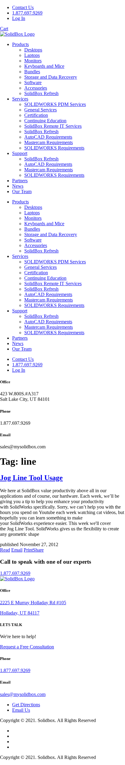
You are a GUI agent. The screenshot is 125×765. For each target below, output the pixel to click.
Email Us (21, 710)
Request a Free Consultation (27, 646)
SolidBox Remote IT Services (53, 126)
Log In (18, 18)
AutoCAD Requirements (48, 137)
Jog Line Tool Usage (31, 478)
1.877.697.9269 (27, 12)
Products (20, 44)
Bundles (32, 71)
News (17, 186)
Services (20, 98)
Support (19, 153)
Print (28, 549)
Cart (4, 28)
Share (38, 549)
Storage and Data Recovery (50, 77)
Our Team (22, 191)
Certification (36, 115)
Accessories (35, 88)
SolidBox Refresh (41, 93)
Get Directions (26, 704)
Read (5, 549)
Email (16, 549)
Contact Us (23, 7)
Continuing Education (45, 120)
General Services (40, 109)
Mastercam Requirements (48, 142)
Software (33, 82)
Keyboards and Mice (44, 66)
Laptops (32, 55)
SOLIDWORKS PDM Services (55, 104)
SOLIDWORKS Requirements (54, 147)
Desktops (33, 49)
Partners (20, 180)
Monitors (33, 60)
